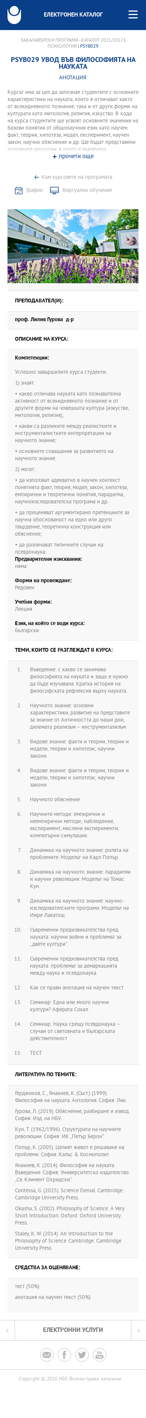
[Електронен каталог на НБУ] (14, 15)
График (34, 190)
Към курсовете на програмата (77, 177)
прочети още (76, 157)
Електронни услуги (73, 1330)
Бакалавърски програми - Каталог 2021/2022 (72, 41)
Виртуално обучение (87, 190)
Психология (62, 47)
